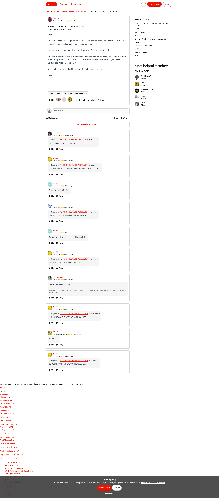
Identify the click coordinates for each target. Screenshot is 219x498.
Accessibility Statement (14, 468)
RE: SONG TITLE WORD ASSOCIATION (74, 139)
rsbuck (55, 205)
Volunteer (4, 394)
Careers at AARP (6, 427)
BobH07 (144, 83)
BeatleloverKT (146, 76)
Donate (3, 391)
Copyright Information (13, 474)
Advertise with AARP (8, 424)
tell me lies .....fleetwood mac (75, 93)
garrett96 (56, 183)
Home (48, 12)
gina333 (56, 158)
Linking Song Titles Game (143, 46)
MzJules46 (57, 332)
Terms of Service (11, 465)
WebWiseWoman (147, 89)
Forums (56, 12)
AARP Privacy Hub (12, 463)
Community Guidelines (70, 4)
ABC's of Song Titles (142, 32)
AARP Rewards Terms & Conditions (19, 471)
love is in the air (55, 93)
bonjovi (56, 133)
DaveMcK (144, 96)
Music (83, 12)
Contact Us (4, 411)
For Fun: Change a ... (141, 52)
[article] (88, 141)
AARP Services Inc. (7, 437)
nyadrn (56, 18)
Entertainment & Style (70, 12)
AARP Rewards (6, 401)
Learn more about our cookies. (153, 483)
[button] (154, 4)
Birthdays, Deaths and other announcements (150, 39)
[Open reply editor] (87, 110)
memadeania (58, 277)
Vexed (143, 103)
